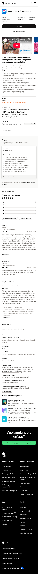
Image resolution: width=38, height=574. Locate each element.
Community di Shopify (9, 517)
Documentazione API (9, 513)
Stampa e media (25, 518)
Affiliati (22, 526)
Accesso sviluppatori (9, 548)
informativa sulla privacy (10, 372)
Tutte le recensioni (25, 218)
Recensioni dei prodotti (28, 474)
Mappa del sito (7, 563)
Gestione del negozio (9, 491)
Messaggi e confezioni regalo (12, 124)
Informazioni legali (26, 529)
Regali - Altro (6, 130)
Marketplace (24, 470)
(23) (22, 19)
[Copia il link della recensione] (6, 226)
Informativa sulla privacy (10, 337)
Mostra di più (5, 254)
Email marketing (25, 483)
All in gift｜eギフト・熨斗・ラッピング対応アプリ (22, 408)
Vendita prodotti (7, 474)
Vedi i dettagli (7, 392)
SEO (21, 487)
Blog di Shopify (7, 520)
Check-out (5, 109)
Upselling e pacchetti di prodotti (28, 478)
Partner (22, 522)
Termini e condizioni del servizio (13, 553)
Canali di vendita (7, 466)
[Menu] (35, 3)
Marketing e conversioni (6, 486)
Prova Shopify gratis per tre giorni (19, 443)
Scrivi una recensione (9, 218)
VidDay (30, 19)
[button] (19, 402)
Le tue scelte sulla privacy (11, 568)
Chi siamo (23, 507)
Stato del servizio (26, 533)
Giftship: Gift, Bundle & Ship (16, 400)
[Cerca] (32, 3)
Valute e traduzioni (26, 494)
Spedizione (24, 491)
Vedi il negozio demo (19, 31)
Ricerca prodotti (7, 470)
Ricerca (4, 524)
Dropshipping (24, 466)
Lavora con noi (25, 511)
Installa (19, 26)
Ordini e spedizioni (8, 477)
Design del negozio (8, 481)
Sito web (5, 351)
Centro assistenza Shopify (8, 508)
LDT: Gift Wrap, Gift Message (17, 417)
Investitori (23, 514)
